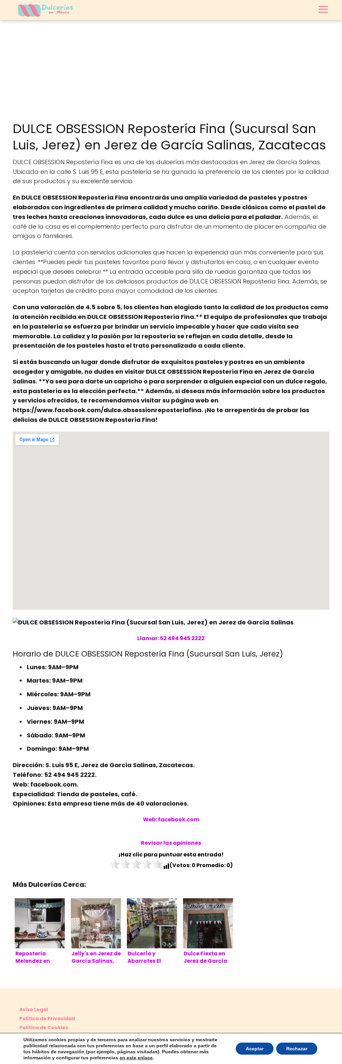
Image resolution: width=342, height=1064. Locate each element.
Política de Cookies (43, 1027)
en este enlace (136, 1057)
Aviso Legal (33, 1009)
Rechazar (296, 1048)
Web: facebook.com (171, 819)
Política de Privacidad (47, 1018)
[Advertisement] (171, 70)
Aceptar (255, 1048)
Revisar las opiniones (171, 843)
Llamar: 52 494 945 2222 (171, 638)
